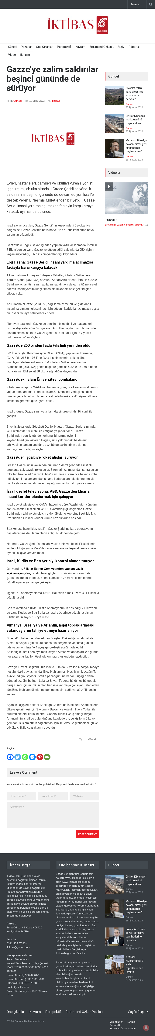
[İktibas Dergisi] (77, 28)
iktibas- (56, 100)
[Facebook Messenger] (32, 757)
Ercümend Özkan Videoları (119, 224)
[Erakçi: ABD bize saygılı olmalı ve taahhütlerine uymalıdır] (114, 936)
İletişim (25, 55)
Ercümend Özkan (101, 47)
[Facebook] (10, 757)
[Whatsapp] (25, 757)
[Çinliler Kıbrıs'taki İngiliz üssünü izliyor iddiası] (114, 123)
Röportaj (134, 47)
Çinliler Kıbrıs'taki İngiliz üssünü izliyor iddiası (136, 119)
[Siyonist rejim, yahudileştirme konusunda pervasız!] (114, 95)
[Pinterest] (39, 757)
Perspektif (64, 47)
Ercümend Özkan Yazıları (84, 1012)
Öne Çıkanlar (44, 47)
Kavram (80, 47)
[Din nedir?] (126, 198)
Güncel (12, 47)
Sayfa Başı (136, 1012)
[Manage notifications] (146, 1028)
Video (12, 55)
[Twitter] (17, 757)
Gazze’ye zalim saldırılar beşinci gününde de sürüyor (52, 78)
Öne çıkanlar (16, 1012)
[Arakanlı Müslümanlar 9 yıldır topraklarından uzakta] (114, 964)
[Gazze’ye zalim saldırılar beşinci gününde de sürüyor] (53, 139)
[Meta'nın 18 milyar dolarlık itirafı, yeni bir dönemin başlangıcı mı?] (114, 148)
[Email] (47, 757)
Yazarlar (26, 47)
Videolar (139, 224)
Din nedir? (111, 219)
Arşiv (121, 47)
